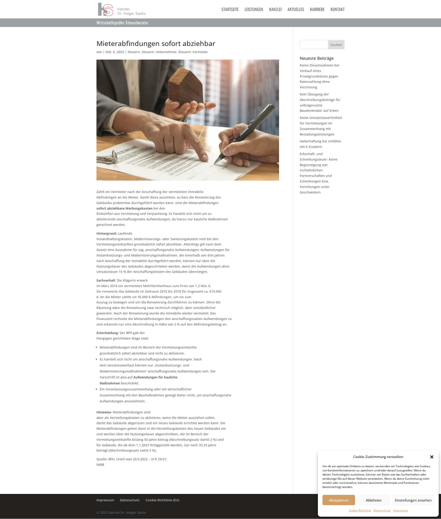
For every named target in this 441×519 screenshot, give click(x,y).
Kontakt (338, 10)
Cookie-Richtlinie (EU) (162, 500)
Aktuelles (296, 10)
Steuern (134, 52)
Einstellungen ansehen (413, 500)
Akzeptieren (339, 500)
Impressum (400, 510)
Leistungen (254, 10)
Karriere (317, 10)
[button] (432, 457)
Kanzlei (275, 10)
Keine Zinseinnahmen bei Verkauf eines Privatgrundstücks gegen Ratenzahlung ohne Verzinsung (319, 76)
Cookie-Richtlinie (360, 510)
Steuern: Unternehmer (159, 52)
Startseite (230, 10)
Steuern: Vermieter (193, 52)
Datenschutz (382, 510)
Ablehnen (374, 500)
